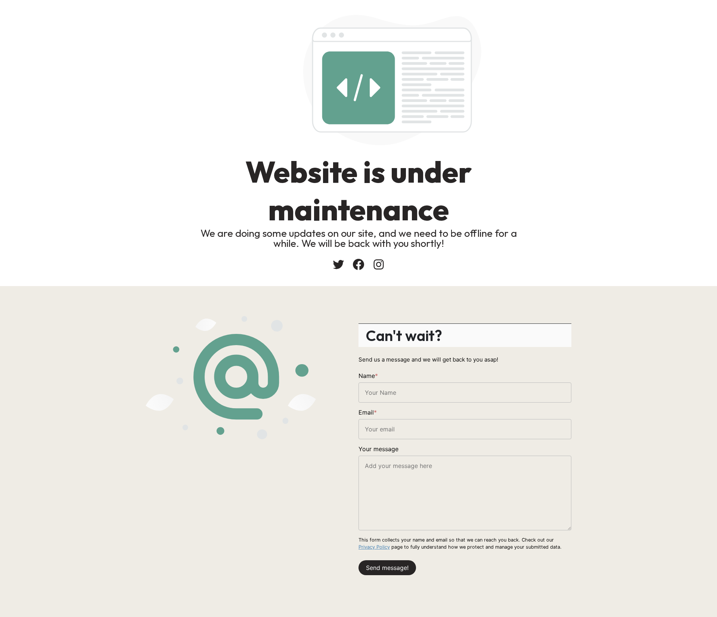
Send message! (387, 567)
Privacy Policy (374, 547)
